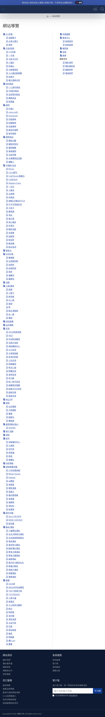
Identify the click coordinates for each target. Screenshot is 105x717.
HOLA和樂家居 (14, 332)
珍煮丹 (11, 225)
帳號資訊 (69, 41)
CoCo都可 (12, 172)
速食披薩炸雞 (11, 466)
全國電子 (12, 37)
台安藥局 (12, 406)
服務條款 (69, 69)
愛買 (10, 456)
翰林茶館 (12, 229)
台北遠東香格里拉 (16, 537)
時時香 (11, 612)
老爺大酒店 (13, 569)
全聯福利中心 (14, 442)
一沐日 (11, 186)
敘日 (10, 608)
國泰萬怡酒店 (14, 548)
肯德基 (11, 498)
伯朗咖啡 (12, 122)
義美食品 (12, 98)
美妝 (8, 403)
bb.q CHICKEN (14, 516)
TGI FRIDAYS (14, 594)
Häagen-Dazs (14, 183)
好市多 (11, 449)
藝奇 (10, 633)
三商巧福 (12, 598)
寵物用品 (9, 137)
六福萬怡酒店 (14, 530)
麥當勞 (11, 509)
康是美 (11, 420)
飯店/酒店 (10, 527)
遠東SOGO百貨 (14, 388)
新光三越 (12, 367)
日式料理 (9, 254)
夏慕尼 (11, 601)
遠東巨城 (12, 392)
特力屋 (11, 378)
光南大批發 (13, 342)
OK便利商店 (13, 90)
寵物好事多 (13, 144)
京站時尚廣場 (14, 339)
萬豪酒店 (12, 576)
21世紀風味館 (14, 470)
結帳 (64, 51)
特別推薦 (9, 321)
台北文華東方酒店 (16, 534)
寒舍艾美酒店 (14, 551)
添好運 (11, 615)
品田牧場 (12, 268)
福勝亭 (11, 275)
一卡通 (11, 55)
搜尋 (64, 55)
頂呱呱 (11, 505)
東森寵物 (12, 151)
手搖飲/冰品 (11, 165)
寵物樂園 (12, 147)
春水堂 (11, 218)
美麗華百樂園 (14, 385)
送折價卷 (9, 463)
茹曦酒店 (12, 573)
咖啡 (8, 105)
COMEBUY (13, 179)
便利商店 (9, 83)
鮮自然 (11, 239)
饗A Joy (11, 640)
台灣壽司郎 (13, 261)
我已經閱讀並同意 (66, 695)
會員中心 (66, 37)
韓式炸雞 (9, 512)
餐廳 (8, 580)
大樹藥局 (12, 410)
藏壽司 (11, 278)
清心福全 (12, 222)
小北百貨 (12, 360)
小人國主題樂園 (15, 73)
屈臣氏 (11, 417)
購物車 (65, 48)
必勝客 (11, 481)
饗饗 (10, 644)
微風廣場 (12, 364)
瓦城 (10, 626)
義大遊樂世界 (14, 80)
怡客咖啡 (12, 126)
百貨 (8, 328)
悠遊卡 (11, 76)
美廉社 (11, 459)
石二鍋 (11, 300)
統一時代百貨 (14, 381)
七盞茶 (11, 190)
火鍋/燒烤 (10, 286)
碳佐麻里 (12, 629)
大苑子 (11, 207)
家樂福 (11, 452)
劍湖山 (11, 66)
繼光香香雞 (13, 495)
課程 (8, 434)
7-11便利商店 (14, 87)
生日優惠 (9, 325)
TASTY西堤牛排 (15, 590)
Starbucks (13, 115)
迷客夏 (11, 236)
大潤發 (11, 445)
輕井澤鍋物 (13, 310)
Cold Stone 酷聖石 (16, 176)
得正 (10, 215)
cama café (13, 112)
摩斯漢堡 (12, 488)
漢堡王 (11, 491)
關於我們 (69, 62)
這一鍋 (11, 314)
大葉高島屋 (13, 353)
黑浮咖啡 (12, 133)
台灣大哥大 (13, 41)
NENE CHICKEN (15, 520)
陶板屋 (11, 637)
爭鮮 (10, 271)
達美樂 (11, 502)
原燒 (10, 289)
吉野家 (11, 264)
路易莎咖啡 (13, 129)
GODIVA (11, 427)
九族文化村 (13, 59)
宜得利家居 (13, 356)
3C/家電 (9, 34)
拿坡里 (11, 484)
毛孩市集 (12, 154)
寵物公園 (12, 140)
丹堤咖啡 (12, 119)
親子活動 (9, 431)
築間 (10, 303)
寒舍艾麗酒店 (14, 555)
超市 (8, 438)
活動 (8, 282)
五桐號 (11, 193)
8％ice (11, 168)
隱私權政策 (70, 66)
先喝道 (11, 197)
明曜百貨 (12, 371)
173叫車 (12, 51)
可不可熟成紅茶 (15, 204)
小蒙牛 (11, 293)
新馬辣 (11, 296)
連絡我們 (69, 73)
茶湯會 (11, 232)
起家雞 (11, 523)
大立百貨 (12, 349)
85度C (11, 108)
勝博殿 (11, 257)
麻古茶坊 (12, 247)
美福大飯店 (13, 566)
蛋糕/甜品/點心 (12, 424)
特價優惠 (66, 34)
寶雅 (10, 413)
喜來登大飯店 (14, 544)
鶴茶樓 (11, 243)
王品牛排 (12, 622)
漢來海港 (12, 619)
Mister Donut (14, 473)
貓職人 (11, 161)
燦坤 (10, 44)
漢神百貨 (12, 374)
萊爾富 (11, 101)
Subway (11, 477)
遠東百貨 (12, 395)
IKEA (10, 335)
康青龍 (11, 211)
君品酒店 (12, 541)
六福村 (11, 62)
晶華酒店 (12, 559)
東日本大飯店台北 (16, 562)
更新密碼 (69, 44)
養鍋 (10, 317)
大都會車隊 (13, 69)
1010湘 (11, 583)
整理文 (8, 250)
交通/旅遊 (10, 48)
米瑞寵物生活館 (15, 158)
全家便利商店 (14, 94)
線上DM (9, 399)
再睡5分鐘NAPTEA (16, 200)
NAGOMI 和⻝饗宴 (16, 587)
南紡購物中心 (14, 346)
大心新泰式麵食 (15, 605)
